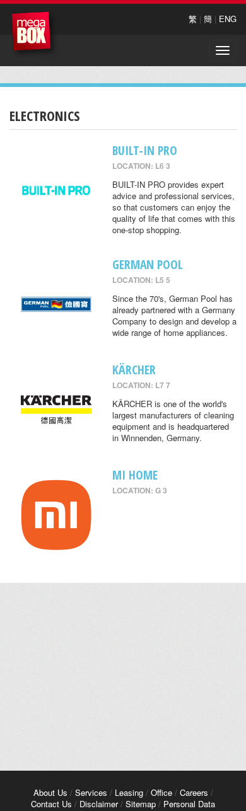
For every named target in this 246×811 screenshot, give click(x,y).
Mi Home (135, 474)
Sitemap (141, 804)
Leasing (129, 792)
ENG (228, 19)
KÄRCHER (134, 369)
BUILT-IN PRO (144, 150)
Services (91, 792)
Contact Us (51, 804)
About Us (50, 792)
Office (161, 792)
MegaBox (34, 34)
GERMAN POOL (147, 264)
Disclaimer (98, 804)
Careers (194, 792)
